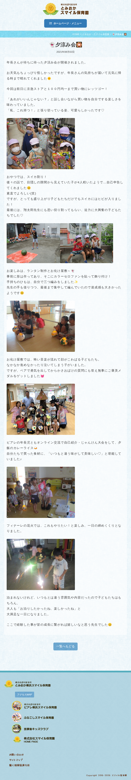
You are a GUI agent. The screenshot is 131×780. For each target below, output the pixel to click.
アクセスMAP (24, 694)
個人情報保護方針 (19, 765)
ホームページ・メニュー (68, 23)
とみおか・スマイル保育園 (95, 34)
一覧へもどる (65, 646)
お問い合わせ (16, 754)
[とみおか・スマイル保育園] (66, 8)
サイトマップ (16, 760)
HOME (75, 34)
